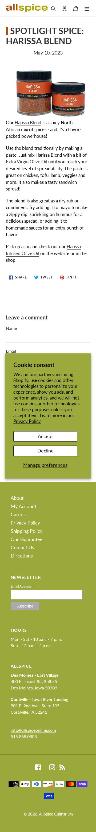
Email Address (22, 586)
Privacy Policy (27, 421)
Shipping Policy (26, 531)
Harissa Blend (28, 122)
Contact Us (22, 547)
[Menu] (87, 8)
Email (11, 350)
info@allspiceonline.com (33, 730)
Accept (45, 436)
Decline (45, 451)
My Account (23, 506)
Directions (22, 556)
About (17, 498)
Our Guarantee (27, 539)
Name (11, 328)
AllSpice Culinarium (56, 814)
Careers (19, 514)
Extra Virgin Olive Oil (26, 161)
